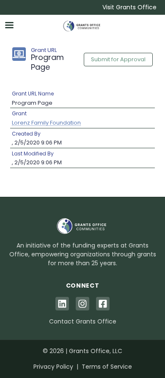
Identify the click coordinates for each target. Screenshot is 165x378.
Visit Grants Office (129, 7)
